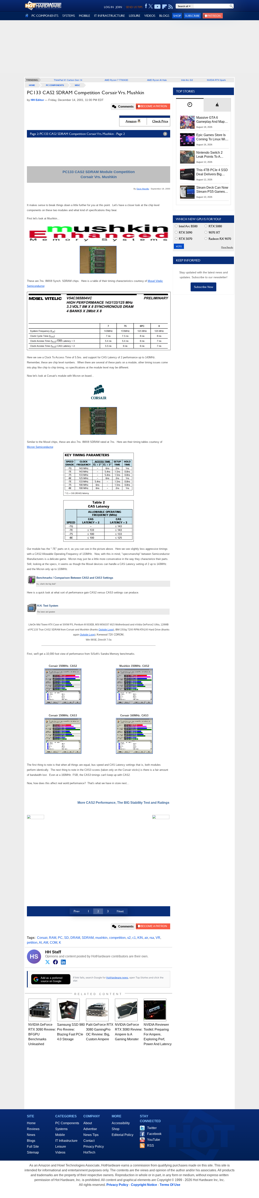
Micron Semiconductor (40, 446)
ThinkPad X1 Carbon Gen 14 (68, 79)
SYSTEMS (68, 16)
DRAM (75, 937)
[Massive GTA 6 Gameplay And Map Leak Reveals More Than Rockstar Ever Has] (187, 122)
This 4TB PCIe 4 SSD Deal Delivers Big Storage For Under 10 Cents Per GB (212, 172)
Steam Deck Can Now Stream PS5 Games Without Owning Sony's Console (212, 190)
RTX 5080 (215, 226)
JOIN (119, 7)
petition (32, 942)
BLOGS (164, 16)
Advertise (90, 1129)
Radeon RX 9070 (219, 239)
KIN (140, 937)
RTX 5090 (185, 232)
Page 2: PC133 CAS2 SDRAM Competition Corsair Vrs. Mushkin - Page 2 (77, 134)
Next (120, 911)
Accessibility (121, 1123)
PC (60, 937)
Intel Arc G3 (187, 79)
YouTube (153, 1139)
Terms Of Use (170, 1184)
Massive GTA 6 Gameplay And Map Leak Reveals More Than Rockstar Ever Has (210, 120)
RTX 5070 (185, 239)
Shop (177, 15)
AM (45, 942)
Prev (77, 911)
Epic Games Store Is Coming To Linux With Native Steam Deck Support (212, 137)
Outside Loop (106, 629)
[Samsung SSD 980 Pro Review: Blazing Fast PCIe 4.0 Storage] (68, 1009)
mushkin (101, 937)
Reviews (33, 1129)
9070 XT (214, 232)
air (146, 937)
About (87, 1123)
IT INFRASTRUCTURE (109, 16)
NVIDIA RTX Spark (216, 79)
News (31, 1135)
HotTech (89, 1152)
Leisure (60, 1146)
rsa (152, 937)
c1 (134, 937)
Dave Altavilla (143, 189)
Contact (88, 1140)
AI (40, 942)
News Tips (91, 1135)
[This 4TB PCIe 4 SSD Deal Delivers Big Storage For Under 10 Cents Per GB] (187, 174)
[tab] (190, 105)
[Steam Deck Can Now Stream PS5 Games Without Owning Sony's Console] (187, 192)
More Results (227, 247)
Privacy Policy (93, 1146)
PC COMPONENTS (45, 16)
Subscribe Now (203, 287)
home (32, 85)
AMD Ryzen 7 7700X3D (116, 79)
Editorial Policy (122, 1135)
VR (158, 937)
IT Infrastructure (66, 1140)
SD (66, 937)
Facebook (154, 1134)
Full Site (33, 1146)
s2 (129, 937)
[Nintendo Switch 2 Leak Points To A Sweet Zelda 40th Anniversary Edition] (187, 157)
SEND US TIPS (134, 7)
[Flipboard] (164, 7)
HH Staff (53, 952)
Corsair (42, 937)
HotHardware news (117, 977)
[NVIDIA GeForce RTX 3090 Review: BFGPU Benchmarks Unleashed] (40, 1009)
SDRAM (88, 937)
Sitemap (33, 1152)
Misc (77, 85)
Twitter (152, 1128)
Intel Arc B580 (187, 226)
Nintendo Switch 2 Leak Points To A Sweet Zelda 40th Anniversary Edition (210, 155)
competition (117, 937)
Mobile (60, 1135)
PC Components (55, 85)
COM (53, 942)
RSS (150, 1145)
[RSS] (170, 7)
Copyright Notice (144, 1184)
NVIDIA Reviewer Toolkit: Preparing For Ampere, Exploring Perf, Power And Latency (158, 1034)
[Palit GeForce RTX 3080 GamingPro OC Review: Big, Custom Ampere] (97, 1009)
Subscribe (192, 15)
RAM (52, 937)
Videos (60, 1152)
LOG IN (109, 7)
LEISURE (134, 16)
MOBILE (84, 16)
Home (31, 1123)
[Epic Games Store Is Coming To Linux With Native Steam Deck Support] (187, 139)
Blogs (31, 1140)
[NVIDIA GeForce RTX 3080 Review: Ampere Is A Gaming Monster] (126, 1009)
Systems (61, 1129)
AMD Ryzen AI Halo (157, 79)
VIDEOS (149, 16)
